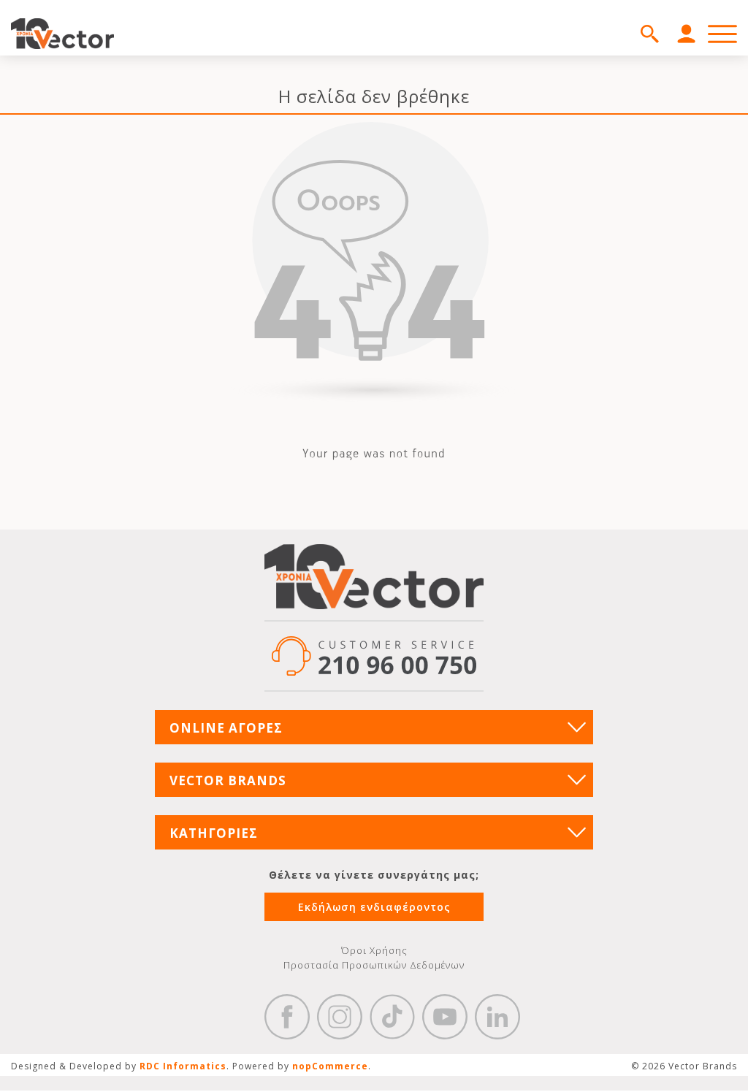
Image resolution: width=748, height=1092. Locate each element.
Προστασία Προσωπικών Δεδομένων (374, 964)
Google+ (497, 1016)
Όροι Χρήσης (374, 950)
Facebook (287, 1016)
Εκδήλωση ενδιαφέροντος (374, 907)
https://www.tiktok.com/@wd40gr (392, 1016)
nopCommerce (330, 1066)
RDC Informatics (183, 1066)
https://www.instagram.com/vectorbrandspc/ (339, 1016)
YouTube (445, 1016)
